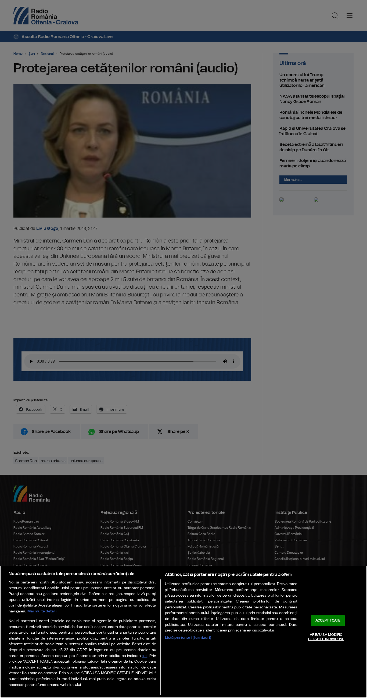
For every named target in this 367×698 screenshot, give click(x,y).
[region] (183, 632)
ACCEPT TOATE (328, 620)
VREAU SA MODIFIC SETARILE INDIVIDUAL (326, 637)
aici (144, 656)
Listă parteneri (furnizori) (188, 637)
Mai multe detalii (42, 611)
